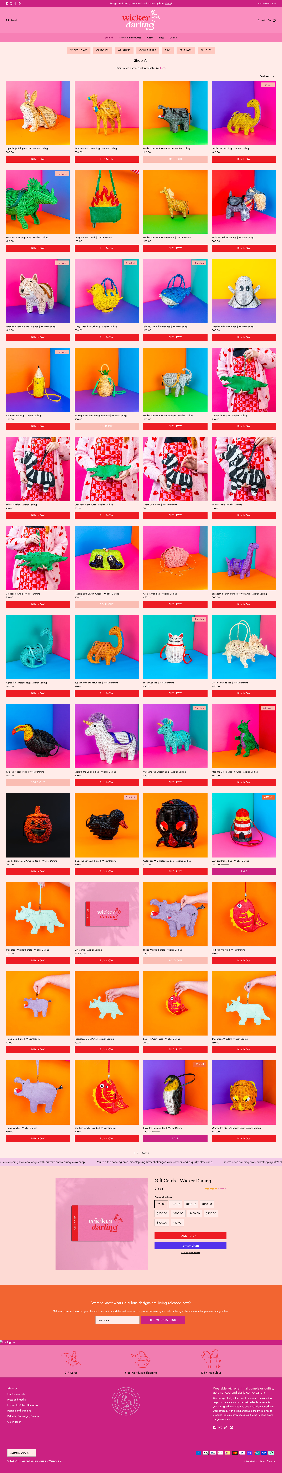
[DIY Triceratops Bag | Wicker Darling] (244, 647)
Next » (145, 1153)
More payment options (190, 1252)
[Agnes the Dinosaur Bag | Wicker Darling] (38, 647)
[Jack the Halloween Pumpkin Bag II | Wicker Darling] (38, 825)
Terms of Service (267, 1461)
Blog (161, 37)
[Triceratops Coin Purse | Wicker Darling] (107, 1003)
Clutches (102, 50)
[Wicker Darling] (141, 20)
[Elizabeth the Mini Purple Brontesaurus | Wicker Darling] (244, 558)
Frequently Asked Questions (22, 1405)
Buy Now (38, 159)
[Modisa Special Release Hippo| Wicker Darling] (175, 113)
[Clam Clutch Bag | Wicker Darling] (175, 558)
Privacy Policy (250, 1461)
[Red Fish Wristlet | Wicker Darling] (244, 914)
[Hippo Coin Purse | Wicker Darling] (38, 1003)
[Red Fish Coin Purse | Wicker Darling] (175, 1003)
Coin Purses (147, 50)
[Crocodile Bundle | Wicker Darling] (38, 558)
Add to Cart (190, 1236)
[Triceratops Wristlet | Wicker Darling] (244, 1003)
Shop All (109, 37)
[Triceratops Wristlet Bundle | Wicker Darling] (38, 914)
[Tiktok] (15, 3)
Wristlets (124, 50)
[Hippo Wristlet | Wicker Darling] (38, 1092)
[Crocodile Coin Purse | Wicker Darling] (107, 469)
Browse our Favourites (130, 37)
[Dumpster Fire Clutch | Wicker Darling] (107, 202)
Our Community (16, 1394)
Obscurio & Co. (56, 1460)
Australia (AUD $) (265, 3)
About (150, 37)
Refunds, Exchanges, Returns (23, 1416)
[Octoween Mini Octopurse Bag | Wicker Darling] (175, 825)
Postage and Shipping (19, 1411)
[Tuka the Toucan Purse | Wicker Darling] (38, 736)
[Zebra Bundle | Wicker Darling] (244, 469)
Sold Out (175, 159)
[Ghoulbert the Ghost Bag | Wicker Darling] (244, 291)
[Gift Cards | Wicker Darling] (107, 914)
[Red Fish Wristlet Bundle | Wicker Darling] (107, 1092)
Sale (244, 871)
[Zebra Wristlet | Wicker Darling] (38, 469)
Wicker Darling (21, 1460)
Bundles (206, 50)
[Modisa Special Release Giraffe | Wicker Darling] (175, 202)
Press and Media (16, 1400)
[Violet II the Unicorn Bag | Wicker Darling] (107, 736)
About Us (12, 1388)
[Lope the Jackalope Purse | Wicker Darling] (38, 113)
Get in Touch (14, 1422)
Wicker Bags (79, 50)
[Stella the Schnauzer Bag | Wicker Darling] (244, 202)
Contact (173, 37)
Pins (168, 50)
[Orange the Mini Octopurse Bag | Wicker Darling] (244, 1092)
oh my (168, 3)
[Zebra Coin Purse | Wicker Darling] (175, 469)
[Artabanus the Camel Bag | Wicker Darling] (107, 113)
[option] (102, 1224)
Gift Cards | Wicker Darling (183, 1180)
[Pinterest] (20, 3)
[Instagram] (11, 3)
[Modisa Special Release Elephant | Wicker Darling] (175, 380)
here (162, 68)
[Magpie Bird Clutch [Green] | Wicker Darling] (107, 558)
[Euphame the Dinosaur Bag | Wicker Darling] (107, 647)
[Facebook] (7, 3)
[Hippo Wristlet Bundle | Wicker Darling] (175, 914)
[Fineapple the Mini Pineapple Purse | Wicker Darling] (107, 380)
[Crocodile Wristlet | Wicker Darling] (244, 380)
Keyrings (185, 50)
